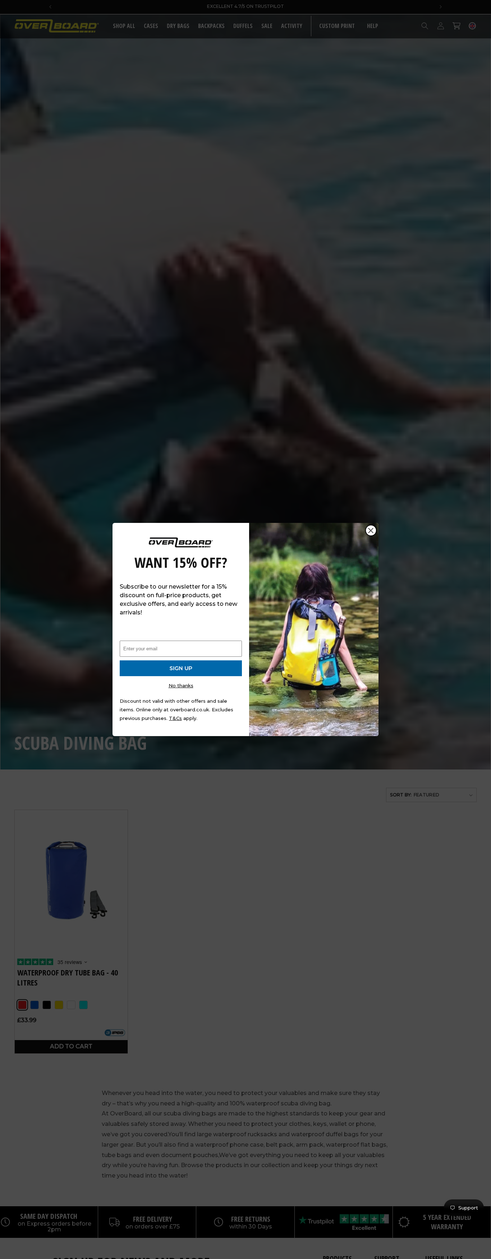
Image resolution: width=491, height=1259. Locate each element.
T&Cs (175, 718)
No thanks (181, 685)
